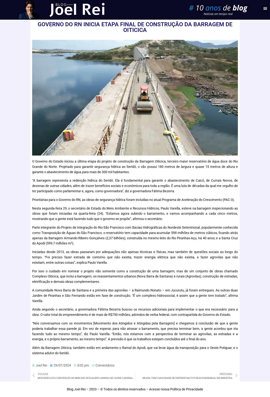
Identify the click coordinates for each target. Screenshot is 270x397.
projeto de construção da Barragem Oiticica (133, 161)
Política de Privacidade (186, 389)
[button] (265, 8)
